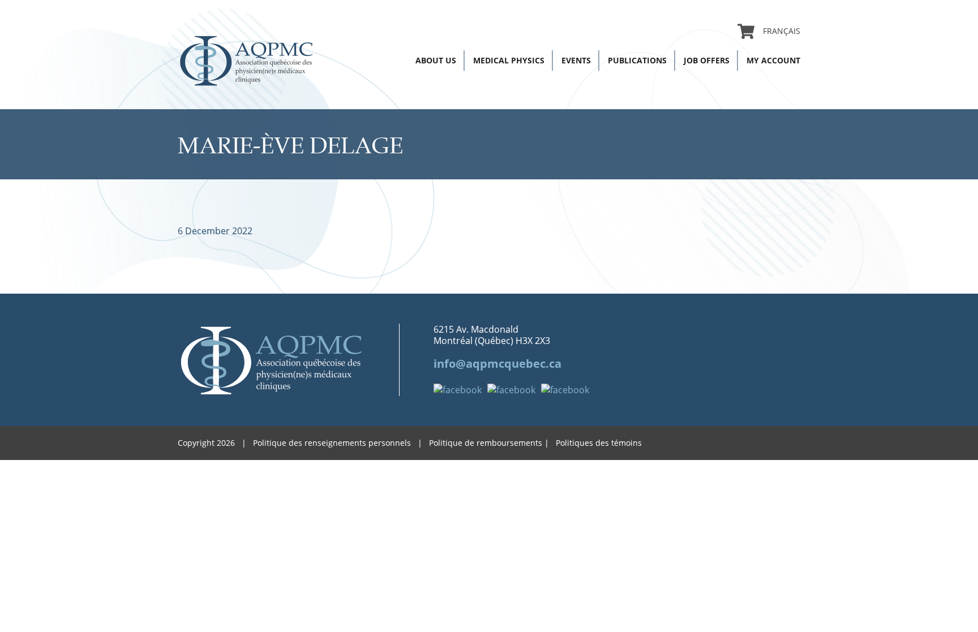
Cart (745, 31)
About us (435, 60)
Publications (637, 60)
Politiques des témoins (599, 442)
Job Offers (707, 60)
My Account (773, 60)
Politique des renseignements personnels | (341, 442)
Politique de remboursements (485, 442)
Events (576, 60)
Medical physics (508, 60)
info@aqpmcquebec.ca (497, 363)
